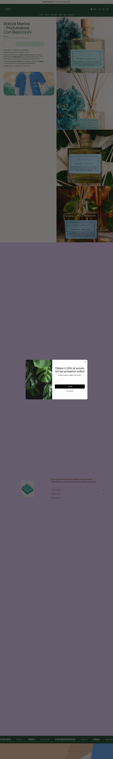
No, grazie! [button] (69, 391)
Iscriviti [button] (69, 386)
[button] (85, 361)
